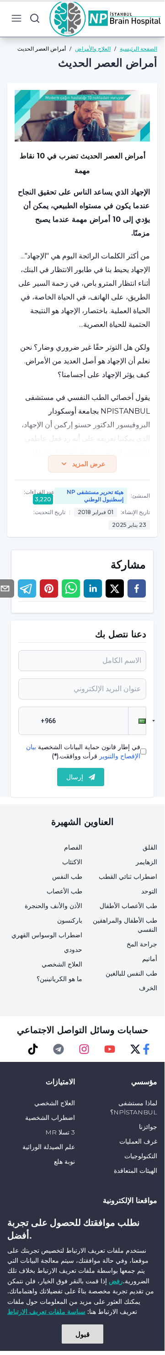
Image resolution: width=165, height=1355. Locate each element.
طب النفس (67, 876)
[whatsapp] (71, 588)
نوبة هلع (64, 1161)
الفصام (73, 847)
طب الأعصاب (64, 891)
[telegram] (27, 588)
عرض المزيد (88, 464)
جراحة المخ (142, 944)
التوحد (149, 891)
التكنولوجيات (140, 1156)
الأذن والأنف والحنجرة (53, 906)
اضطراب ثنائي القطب (128, 876)
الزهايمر (146, 862)
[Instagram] (84, 1049)
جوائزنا (148, 1127)
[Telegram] (58, 1049)
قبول (82, 1334)
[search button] (35, 18)
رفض (116, 1280)
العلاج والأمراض (93, 48)
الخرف (148, 988)
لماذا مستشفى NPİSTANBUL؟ (133, 1107)
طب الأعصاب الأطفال (128, 906)
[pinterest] (49, 588)
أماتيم (149, 959)
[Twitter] (135, 1049)
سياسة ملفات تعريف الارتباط (46, 1311)
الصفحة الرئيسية (138, 48)
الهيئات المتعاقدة (135, 1170)
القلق (150, 847)
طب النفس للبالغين (131, 973)
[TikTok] (32, 1049)
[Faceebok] (146, 1049)
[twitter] (115, 588)
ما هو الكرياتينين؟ (59, 979)
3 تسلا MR (60, 1132)
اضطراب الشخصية (50, 1117)
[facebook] (137, 588)
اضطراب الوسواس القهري (46, 935)
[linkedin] (93, 588)
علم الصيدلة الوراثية (48, 1147)
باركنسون (69, 920)
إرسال (74, 777)
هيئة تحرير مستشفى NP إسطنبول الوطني (95, 495)
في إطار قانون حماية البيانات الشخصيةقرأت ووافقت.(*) (83, 751)
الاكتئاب (72, 862)
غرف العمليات (138, 1141)
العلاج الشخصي (62, 964)
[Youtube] (109, 1049)
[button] (137, 721)
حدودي (73, 949)
